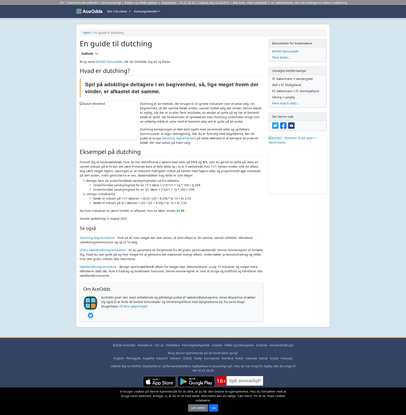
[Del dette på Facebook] (284, 125)
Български (211, 358)
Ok (213, 408)
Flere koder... (281, 57)
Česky (198, 358)
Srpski (274, 358)
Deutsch (162, 358)
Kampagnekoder (146, 11)
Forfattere (173, 345)
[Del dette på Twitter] (276, 125)
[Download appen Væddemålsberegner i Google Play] (196, 383)
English (119, 358)
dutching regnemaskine (179, 138)
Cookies (217, 345)
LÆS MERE (198, 408)
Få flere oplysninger (133, 306)
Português (133, 358)
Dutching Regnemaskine (97, 238)
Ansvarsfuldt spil (282, 345)
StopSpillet (168, 3)
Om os (159, 345)
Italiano (175, 358)
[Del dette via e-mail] (291, 125)
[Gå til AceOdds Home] (89, 11)
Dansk (263, 358)
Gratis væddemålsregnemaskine (103, 250)
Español (148, 358)
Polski (239, 358)
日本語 (187, 358)
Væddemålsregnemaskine (98, 267)
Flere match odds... (285, 103)
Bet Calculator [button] (117, 11)
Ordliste (261, 345)
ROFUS (224, 3)
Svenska (251, 358)
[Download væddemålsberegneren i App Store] (159, 383)
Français (286, 358)
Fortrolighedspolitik (196, 345)
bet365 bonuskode (109, 62)
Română (227, 358)
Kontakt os (145, 345)
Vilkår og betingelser (239, 345)
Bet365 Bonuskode (285, 51)
